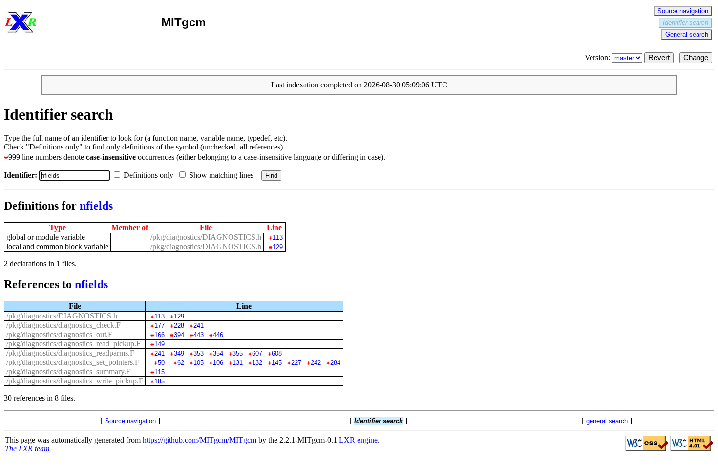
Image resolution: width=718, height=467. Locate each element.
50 (161, 362)
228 (179, 325)
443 (198, 335)
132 (257, 362)
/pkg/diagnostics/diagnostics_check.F (63, 325)
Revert (659, 58)
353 (198, 353)
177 (159, 325)
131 (237, 362)
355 (237, 353)
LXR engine (358, 440)
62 (180, 362)
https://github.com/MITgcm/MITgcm (199, 440)
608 (276, 353)
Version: (598, 57)
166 (159, 335)
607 (257, 353)
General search (686, 34)
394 (179, 335)
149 (159, 344)
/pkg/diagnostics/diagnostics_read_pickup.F (73, 344)
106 (218, 362)
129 (277, 247)
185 (159, 381)
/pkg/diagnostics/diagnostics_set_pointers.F (72, 362)
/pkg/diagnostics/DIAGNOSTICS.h (205, 237)
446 (218, 335)
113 (277, 237)
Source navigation (682, 11)
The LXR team (27, 449)
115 (159, 372)
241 (198, 325)
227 (296, 362)
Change (695, 58)
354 (218, 353)
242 (315, 362)
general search (607, 421)
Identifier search (685, 22)
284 (335, 362)
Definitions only (149, 175)
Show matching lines (222, 175)
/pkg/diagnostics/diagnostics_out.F (59, 334)
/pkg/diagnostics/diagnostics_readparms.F (70, 353)
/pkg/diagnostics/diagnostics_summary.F (68, 371)
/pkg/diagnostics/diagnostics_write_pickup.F (74, 381)
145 (276, 362)
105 (198, 362)
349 (179, 353)
